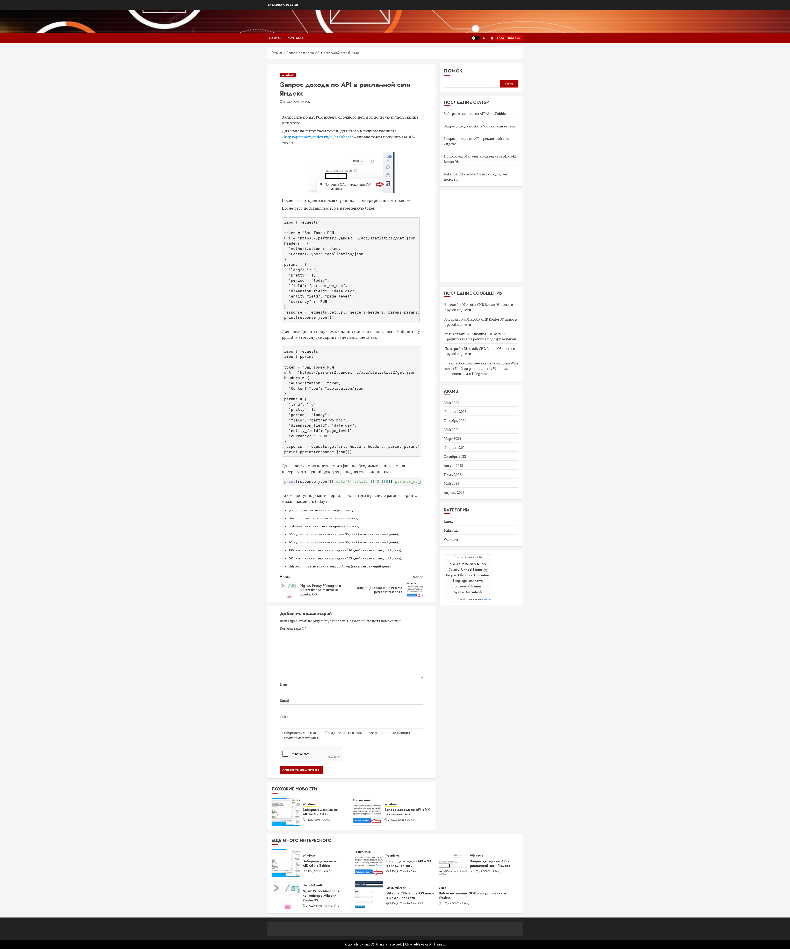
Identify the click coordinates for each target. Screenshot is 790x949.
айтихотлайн (455, 334)
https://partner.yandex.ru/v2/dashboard (319, 136)
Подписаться (508, 38)
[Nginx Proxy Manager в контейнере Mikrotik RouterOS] (286, 895)
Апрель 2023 (454, 492)
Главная (274, 38)
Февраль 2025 (455, 411)
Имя (283, 684)
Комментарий (293, 628)
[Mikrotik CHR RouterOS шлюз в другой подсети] (369, 895)
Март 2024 (452, 438)
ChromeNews (414, 944)
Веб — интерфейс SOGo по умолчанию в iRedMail (472, 895)
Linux (448, 521)
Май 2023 (451, 483)
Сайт (284, 716)
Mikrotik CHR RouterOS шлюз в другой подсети (410, 895)
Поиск (453, 70)
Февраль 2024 (455, 447)
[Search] (484, 38)
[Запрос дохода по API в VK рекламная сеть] (367, 812)
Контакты (296, 38)
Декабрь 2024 (455, 420)
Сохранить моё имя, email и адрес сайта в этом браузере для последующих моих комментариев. (347, 735)
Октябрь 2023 (455, 456)
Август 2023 (453, 465)
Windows (287, 75)
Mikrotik (451, 530)
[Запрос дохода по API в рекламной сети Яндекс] (453, 863)
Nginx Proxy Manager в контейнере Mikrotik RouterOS (321, 896)
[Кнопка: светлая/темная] (476, 38)
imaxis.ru (486, 599)
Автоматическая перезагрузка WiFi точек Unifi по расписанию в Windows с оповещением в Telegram (481, 368)
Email (284, 700)
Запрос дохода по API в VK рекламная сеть (407, 812)
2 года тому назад (296, 102)
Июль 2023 (452, 474)
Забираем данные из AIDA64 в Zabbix (320, 812)
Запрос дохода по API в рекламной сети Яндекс (490, 863)
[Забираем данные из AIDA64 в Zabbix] (286, 812)
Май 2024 (451, 429)
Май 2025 (451, 402)
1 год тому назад (318, 820)
